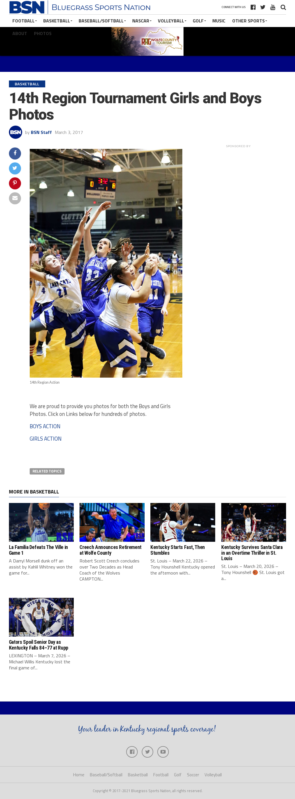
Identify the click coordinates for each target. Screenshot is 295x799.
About (19, 33)
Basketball (56, 20)
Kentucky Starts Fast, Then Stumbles (177, 550)
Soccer (193, 774)
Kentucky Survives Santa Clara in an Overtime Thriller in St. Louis (252, 552)
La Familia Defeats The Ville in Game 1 (38, 550)
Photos (43, 33)
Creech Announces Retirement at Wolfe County (110, 550)
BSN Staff (41, 132)
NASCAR (140, 20)
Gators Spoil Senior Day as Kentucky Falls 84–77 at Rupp (38, 644)
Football (23, 20)
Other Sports (248, 20)
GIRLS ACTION (46, 439)
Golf (198, 20)
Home (78, 774)
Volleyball (171, 20)
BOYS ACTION (45, 426)
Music (218, 20)
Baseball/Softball (101, 20)
